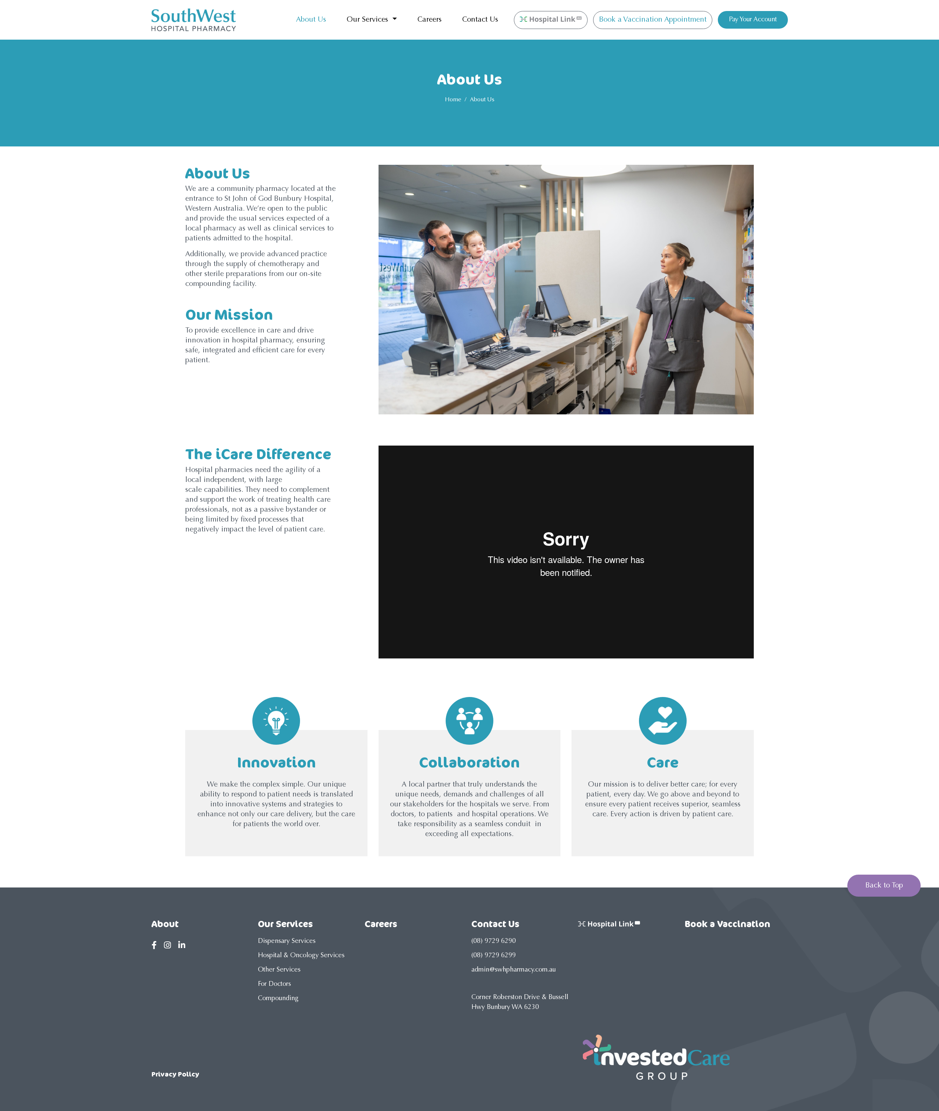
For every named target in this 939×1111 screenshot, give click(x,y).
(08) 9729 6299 (493, 955)
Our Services (368, 19)
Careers (429, 19)
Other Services (279, 970)
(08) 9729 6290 (493, 941)
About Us (311, 19)
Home (453, 100)
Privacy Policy (175, 1074)
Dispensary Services (286, 941)
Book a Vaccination (727, 924)
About (165, 924)
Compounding (278, 998)
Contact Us (480, 19)
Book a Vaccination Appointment (652, 19)
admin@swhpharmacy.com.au (513, 970)
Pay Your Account (753, 20)
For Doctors (274, 984)
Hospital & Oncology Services (301, 955)
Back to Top (884, 885)
